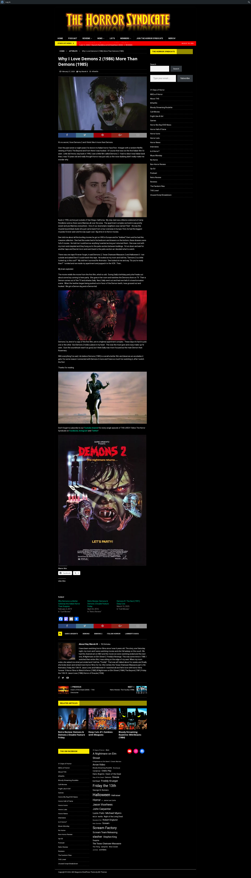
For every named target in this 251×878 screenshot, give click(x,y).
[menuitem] (2, 2)
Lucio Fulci (98, 813)
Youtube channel (91, 428)
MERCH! (171, 38)
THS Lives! (154, 190)
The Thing (96, 847)
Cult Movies (155, 112)
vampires (104, 847)
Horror (97, 800)
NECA (95, 817)
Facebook (73, 431)
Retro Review (155, 177)
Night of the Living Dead (113, 816)
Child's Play (106, 771)
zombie (95, 850)
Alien (107, 750)
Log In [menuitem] (7, 2)
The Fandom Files (157, 186)
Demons (86, 634)
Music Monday (156, 156)
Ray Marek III (83, 71)
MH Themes (102, 872)
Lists (112, 38)
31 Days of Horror (157, 90)
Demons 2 (98, 634)
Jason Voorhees (103, 804)
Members (124, 38)
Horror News (155, 142)
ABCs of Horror (156, 94)
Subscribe (185, 78)
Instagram (83, 431)
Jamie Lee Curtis (110, 800)
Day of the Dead (98, 777)
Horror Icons (155, 134)
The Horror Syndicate (163, 51)
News (99, 38)
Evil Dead (96, 781)
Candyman (97, 771)
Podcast (72, 38)
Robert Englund (110, 820)
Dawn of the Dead (113, 774)
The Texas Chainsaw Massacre (107, 843)
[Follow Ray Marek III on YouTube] (66, 678)
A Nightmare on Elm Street (104, 756)
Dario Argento (71, 634)
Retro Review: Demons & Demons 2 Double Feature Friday (98, 603)
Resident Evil (97, 820)
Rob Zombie (97, 823)
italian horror (113, 634)
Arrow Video (99, 764)
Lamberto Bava (132, 634)
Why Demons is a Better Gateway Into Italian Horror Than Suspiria (69, 603)
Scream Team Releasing (105, 832)
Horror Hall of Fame (158, 129)
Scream (105, 823)
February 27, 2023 (68, 71)
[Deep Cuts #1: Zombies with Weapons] (103, 718)
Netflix (100, 817)
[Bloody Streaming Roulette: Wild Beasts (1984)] (133, 718)
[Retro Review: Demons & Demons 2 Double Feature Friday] (72, 718)
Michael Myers (113, 813)
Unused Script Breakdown (161, 195)
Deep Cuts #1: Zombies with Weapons (101, 733)
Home (60, 38)
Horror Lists (155, 138)
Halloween (101, 795)
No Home (154, 160)
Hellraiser (115, 795)
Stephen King (110, 837)
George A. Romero (101, 790)
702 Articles (105, 644)
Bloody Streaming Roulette (161, 107)
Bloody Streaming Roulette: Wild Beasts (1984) (130, 735)
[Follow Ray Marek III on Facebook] (58, 678)
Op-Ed (152, 169)
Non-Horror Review (158, 164)
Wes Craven (113, 847)
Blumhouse (116, 768)
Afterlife (95, 71)
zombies (102, 850)
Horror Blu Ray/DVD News (160, 125)
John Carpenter (102, 809)
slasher (97, 836)
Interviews (154, 147)
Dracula (115, 777)
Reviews (86, 38)
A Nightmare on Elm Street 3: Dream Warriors (107, 761)
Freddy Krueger (109, 780)
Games (153, 121)
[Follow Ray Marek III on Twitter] (62, 678)
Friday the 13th (104, 786)
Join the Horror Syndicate (149, 38)
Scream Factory (105, 828)
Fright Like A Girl (156, 116)
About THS (154, 99)
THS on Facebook (68, 751)
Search (153, 64)
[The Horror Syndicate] (117, 34)
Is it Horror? (154, 151)
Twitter (95, 431)
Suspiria (96, 840)
